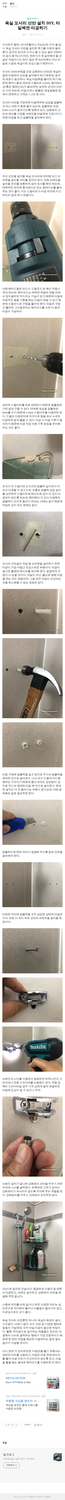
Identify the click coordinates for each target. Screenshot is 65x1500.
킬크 (12, 3)
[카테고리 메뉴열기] (59, 5)
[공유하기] (13, 1425)
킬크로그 (9, 1454)
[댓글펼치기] (8, 1442)
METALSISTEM (15, 1378)
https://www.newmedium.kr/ (18, 1373)
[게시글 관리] (17, 1425)
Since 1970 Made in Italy (18, 1382)
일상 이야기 (32, 18)
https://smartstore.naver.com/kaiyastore (23, 1396)
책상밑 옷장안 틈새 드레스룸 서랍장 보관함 (22, 1407)
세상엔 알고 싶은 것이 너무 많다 (19, 1459)
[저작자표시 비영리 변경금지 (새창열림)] (38, 1425)
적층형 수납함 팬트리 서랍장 (22, 1401)
